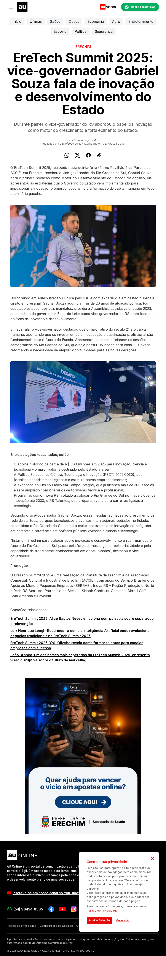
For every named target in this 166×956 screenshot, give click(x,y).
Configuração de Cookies (56, 925)
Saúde (55, 21)
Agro (116, 21)
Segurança (104, 31)
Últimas (36, 21)
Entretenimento (140, 21)
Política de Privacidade (102, 910)
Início (17, 21)
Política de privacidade (21, 925)
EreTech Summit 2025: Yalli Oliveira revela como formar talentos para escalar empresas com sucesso (76, 645)
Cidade (74, 21)
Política (80, 31)
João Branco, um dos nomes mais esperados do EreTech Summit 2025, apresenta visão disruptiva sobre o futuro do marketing (80, 657)
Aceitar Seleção (99, 920)
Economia (96, 21)
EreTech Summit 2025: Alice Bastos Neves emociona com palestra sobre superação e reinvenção (82, 621)
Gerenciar (122, 920)
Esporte (60, 31)
